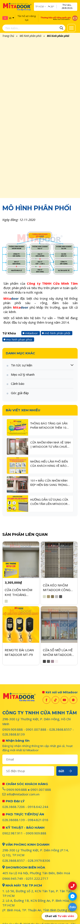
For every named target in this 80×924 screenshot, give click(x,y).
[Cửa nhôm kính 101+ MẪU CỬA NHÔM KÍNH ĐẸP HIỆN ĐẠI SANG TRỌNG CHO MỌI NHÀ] (17, 484)
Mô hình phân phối (30, 36)
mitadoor (31, 333)
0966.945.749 (12, 878)
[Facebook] (46, 700)
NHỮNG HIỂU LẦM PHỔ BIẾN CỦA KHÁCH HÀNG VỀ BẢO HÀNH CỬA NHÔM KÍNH (49, 464)
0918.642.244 (38, 807)
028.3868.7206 (13, 807)
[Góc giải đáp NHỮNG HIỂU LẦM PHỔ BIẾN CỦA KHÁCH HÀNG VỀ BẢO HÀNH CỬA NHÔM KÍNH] (17, 465)
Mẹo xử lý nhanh (23, 374)
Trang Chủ (8, 36)
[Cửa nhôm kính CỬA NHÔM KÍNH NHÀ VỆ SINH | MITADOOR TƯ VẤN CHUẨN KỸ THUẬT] (17, 446)
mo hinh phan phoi (19, 339)
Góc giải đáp (20, 393)
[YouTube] (64, 700)
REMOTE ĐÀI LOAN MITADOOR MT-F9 (19, 652)
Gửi (61, 771)
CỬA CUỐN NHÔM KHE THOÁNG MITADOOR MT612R (20, 592)
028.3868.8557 (60, 729)
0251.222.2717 (37, 878)
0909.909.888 (12, 729)
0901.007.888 (36, 729)
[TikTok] (55, 700)
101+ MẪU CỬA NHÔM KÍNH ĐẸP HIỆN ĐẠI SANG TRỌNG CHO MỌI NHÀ (48, 483)
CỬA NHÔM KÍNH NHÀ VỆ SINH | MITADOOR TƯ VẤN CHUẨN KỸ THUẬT (50, 445)
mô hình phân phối (57, 333)
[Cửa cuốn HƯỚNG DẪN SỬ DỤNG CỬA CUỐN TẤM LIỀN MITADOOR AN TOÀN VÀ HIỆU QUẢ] (17, 503)
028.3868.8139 (13, 734)
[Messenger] (73, 700)
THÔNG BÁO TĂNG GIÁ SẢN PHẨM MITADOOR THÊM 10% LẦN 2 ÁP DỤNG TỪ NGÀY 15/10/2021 (49, 425)
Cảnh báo (17, 383)
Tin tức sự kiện (21, 365)
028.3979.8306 (39, 860)
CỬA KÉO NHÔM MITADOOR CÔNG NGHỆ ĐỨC (56, 587)
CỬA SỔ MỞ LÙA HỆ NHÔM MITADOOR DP (58, 652)
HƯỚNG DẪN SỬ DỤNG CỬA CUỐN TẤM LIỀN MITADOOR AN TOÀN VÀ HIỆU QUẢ (49, 502)
